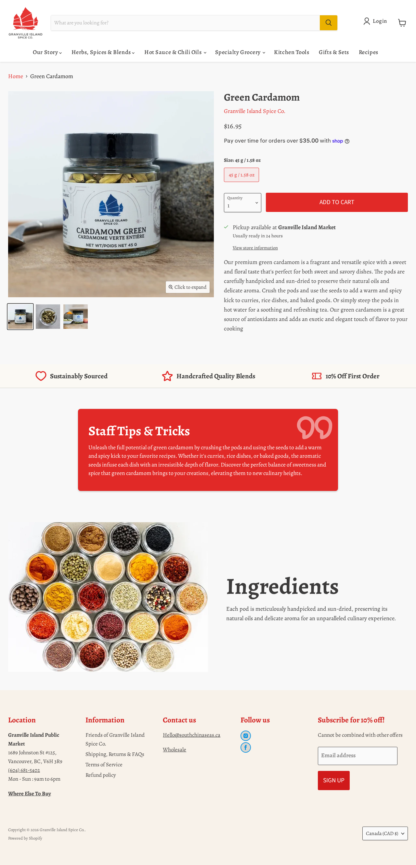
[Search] (328, 22)
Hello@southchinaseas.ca (191, 735)
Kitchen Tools (291, 52)
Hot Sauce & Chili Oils (173, 52)
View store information (255, 247)
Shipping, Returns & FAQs (114, 754)
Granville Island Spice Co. (254, 111)
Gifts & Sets (334, 52)
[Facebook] (245, 747)
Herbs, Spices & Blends (102, 52)
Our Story (46, 52)
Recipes (368, 52)
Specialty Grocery (238, 52)
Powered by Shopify (25, 838)
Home (15, 76)
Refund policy (100, 775)
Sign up (333, 780)
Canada (382, 833)
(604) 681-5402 (24, 770)
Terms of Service (104, 764)
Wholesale (174, 749)
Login (380, 21)
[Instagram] (245, 736)
